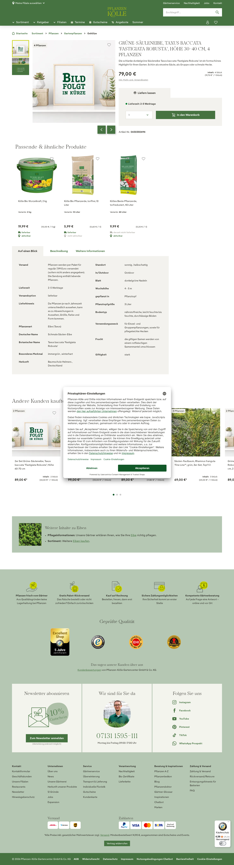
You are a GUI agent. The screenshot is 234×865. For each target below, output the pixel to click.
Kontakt (217, 3)
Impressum (127, 859)
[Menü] (228, 822)
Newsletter (18, 791)
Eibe (133, 535)
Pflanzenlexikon (163, 776)
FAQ (192, 790)
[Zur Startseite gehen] (117, 11)
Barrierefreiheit (185, 859)
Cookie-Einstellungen (209, 859)
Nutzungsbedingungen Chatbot (155, 859)
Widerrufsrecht (91, 859)
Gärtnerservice (171, 3)
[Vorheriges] (101, 130)
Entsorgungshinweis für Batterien (203, 783)
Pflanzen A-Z (161, 771)
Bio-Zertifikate (126, 776)
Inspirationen (161, 797)
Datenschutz (110, 859)
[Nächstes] (111, 130)
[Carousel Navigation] (106, 130)
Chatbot (159, 802)
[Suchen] (217, 12)
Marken (158, 807)
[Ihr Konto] (208, 22)
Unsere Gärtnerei (57, 781)
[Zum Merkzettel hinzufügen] (109, 45)
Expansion (53, 802)
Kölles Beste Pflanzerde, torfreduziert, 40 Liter (123, 203)
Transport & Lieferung (95, 781)
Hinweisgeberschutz (23, 797)
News (51, 776)
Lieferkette (125, 781)
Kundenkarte (90, 797)
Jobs (206, 3)
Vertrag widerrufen (117, 843)
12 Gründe (53, 791)
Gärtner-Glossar (163, 791)
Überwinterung (91, 776)
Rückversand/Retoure (202, 776)
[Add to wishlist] (54, 413)
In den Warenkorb (188, 115)
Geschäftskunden (22, 776)
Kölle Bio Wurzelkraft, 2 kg (32, 201)
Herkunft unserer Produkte (62, 786)
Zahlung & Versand (200, 771)
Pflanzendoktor (163, 786)
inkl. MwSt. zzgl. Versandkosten (133, 79)
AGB (76, 859)
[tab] (59, 251)
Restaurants (18, 786)
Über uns (53, 771)
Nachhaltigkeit (192, 3)
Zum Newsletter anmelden (47, 738)
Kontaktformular (21, 771)
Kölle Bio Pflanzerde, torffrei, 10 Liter (81, 203)
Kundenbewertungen (89, 669)
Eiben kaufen (81, 541)
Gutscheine (89, 791)
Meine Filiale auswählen (28, 3)
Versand (104, 835)
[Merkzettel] (216, 22)
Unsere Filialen (20, 781)
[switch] (222, 843)
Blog (157, 781)
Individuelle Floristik (94, 786)
